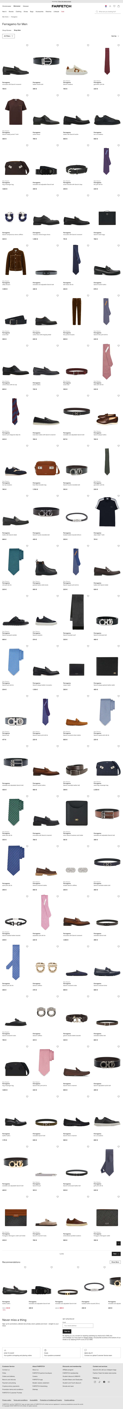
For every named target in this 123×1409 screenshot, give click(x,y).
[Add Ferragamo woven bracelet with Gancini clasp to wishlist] (88, 145)
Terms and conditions (20, 1400)
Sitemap (35, 1389)
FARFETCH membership (70, 1373)
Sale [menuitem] (62, 11)
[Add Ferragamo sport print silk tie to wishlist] (27, 846)
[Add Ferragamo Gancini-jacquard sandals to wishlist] (27, 596)
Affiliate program (68, 1369)
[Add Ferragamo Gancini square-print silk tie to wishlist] (88, 546)
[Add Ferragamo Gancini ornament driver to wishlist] (118, 946)
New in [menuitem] (4, 11)
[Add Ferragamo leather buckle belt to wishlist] (58, 45)
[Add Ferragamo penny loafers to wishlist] (58, 346)
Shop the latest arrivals (64, 1)
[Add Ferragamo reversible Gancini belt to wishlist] (118, 896)
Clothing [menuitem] (18, 11)
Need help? (88, 1353)
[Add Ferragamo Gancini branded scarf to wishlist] (88, 596)
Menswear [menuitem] (17, 6)
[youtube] (109, 1382)
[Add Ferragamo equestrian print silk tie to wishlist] (58, 896)
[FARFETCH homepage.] (61, 6)
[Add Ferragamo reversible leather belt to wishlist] (118, 996)
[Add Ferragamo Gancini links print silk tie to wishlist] (118, 296)
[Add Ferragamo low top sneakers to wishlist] (27, 446)
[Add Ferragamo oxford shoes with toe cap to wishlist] (27, 346)
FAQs (46, 1353)
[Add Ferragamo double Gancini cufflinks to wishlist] (88, 846)
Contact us (6, 1369)
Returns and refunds (9, 1379)
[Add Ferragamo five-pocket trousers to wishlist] (88, 296)
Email (64, 1322)
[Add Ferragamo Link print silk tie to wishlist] (27, 546)
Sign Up (67, 1331)
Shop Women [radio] (6, 31)
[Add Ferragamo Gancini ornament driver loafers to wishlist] (88, 696)
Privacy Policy (88, 1337)
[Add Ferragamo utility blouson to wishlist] (27, 246)
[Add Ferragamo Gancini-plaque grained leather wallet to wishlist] (118, 646)
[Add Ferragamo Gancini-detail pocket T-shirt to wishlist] (27, 95)
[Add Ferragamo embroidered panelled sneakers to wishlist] (88, 1197)
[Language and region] (106, 6)
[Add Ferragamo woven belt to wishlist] (27, 296)
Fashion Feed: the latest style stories (104, 1373)
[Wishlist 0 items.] (114, 6)
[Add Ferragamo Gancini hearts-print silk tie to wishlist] (58, 696)
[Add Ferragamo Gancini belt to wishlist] (27, 696)
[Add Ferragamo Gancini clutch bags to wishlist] (118, 195)
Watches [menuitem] (48, 11)
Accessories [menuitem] (39, 11)
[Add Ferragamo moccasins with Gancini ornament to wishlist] (27, 45)
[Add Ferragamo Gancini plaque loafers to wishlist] (118, 396)
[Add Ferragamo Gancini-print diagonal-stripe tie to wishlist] (27, 396)
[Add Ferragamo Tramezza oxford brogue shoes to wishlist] (58, 195)
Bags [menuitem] (31, 11)
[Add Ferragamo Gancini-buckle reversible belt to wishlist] (88, 446)
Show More (115, 1262)
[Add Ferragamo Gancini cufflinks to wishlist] (58, 946)
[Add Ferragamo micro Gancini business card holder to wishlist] (88, 796)
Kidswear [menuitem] (26, 6)
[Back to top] (118, 1243)
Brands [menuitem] (11, 11)
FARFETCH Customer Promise (12, 1392)
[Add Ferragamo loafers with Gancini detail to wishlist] (27, 496)
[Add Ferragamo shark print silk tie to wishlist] (27, 796)
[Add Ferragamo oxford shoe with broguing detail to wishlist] (58, 296)
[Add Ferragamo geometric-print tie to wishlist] (118, 45)
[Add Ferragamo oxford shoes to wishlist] (58, 95)
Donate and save (68, 1386)
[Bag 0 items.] (118, 6)
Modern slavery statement (40, 1383)
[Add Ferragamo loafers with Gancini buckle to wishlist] (88, 95)
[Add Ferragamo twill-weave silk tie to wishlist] (88, 246)
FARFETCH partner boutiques (42, 1373)
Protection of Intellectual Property (51, 1400)
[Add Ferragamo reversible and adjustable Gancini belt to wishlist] (58, 145)
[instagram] (95, 1382)
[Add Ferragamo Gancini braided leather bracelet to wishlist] (27, 896)
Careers (34, 1376)
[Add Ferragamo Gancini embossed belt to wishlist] (118, 596)
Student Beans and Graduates (72, 1379)
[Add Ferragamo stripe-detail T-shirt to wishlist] (118, 496)
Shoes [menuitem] (26, 11)
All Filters (7, 36)
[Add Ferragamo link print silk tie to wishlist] (118, 145)
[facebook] (104, 1382)
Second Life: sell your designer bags (104, 1369)
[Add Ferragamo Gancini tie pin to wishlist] (58, 1147)
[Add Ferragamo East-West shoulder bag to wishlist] (58, 446)
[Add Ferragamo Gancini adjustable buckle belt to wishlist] (118, 1047)
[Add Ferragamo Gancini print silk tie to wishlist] (27, 946)
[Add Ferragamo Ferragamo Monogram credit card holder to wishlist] (27, 1197)
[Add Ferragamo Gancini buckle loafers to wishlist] (118, 246)
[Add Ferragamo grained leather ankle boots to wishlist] (58, 546)
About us (35, 1369)
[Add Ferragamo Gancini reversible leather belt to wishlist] (88, 746)
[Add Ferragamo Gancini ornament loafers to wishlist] (58, 846)
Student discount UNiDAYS (71, 1376)
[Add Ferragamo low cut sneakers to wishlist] (118, 95)
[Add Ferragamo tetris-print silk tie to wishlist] (118, 346)
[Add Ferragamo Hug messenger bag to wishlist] (27, 145)
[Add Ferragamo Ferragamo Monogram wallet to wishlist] (118, 1197)
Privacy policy (6, 1400)
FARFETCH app (37, 1379)
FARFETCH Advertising (39, 1386)
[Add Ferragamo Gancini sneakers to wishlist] (88, 45)
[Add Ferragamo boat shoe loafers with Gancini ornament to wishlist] (58, 396)
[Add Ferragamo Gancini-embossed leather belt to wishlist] (88, 1147)
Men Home (5, 16)
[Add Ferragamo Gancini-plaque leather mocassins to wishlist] (58, 646)
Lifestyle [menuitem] (56, 11)
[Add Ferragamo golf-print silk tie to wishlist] (118, 1147)
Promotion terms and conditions (12, 1389)
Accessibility (34, 1400)
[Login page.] (110, 6)
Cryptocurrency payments (10, 1386)
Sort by (113, 36)
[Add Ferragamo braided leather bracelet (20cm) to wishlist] (88, 496)
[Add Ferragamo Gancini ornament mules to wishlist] (88, 946)
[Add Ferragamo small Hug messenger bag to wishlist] (118, 746)
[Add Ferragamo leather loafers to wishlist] (27, 1097)
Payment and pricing (9, 1383)
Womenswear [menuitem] (6, 6)
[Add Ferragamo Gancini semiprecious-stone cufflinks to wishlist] (27, 195)
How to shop (9, 1353)
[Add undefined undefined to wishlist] (25, 1267)
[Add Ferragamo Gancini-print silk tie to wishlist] (27, 646)
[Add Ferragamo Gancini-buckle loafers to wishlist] (58, 746)
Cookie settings (69, 1400)
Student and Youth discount (72, 1383)
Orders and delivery (8, 1376)
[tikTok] (99, 1382)
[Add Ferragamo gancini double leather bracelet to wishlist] (88, 996)
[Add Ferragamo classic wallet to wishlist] (88, 646)
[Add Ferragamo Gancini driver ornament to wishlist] (88, 1047)
